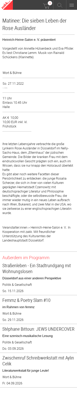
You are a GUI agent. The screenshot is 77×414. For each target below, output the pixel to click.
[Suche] (59, 5)
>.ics (5, 87)
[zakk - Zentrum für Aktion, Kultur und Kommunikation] (7, 5)
